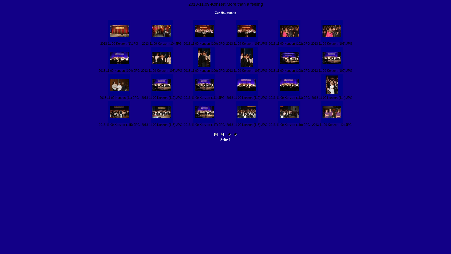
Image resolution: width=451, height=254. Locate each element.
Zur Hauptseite (225, 13)
